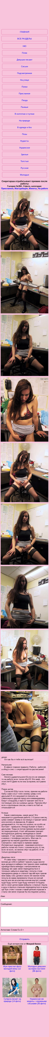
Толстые (25, 161)
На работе (43, 188)
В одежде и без (24, 127)
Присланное (24, 93)
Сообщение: (6, 904)
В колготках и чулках (24, 114)
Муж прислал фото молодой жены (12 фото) (12, 968)
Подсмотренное (24, 73)
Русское (24, 168)
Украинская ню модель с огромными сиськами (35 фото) (37, 1001)
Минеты (33, 188)
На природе (24, 120)
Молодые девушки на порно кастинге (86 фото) (37, 968)
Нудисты (24, 141)
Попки (24, 87)
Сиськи (24, 66)
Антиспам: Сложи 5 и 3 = (12, 930)
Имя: (3, 896)
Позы (24, 134)
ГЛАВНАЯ (24, 32)
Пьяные (24, 107)
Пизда (24, 100)
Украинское (24, 148)
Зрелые (24, 154)
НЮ (24, 46)
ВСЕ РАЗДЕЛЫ (24, 39)
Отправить (24, 939)
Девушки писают (24, 60)
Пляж (24, 53)
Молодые (24, 175)
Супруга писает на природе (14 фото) (12, 1000)
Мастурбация (21, 188)
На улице (24, 80)
